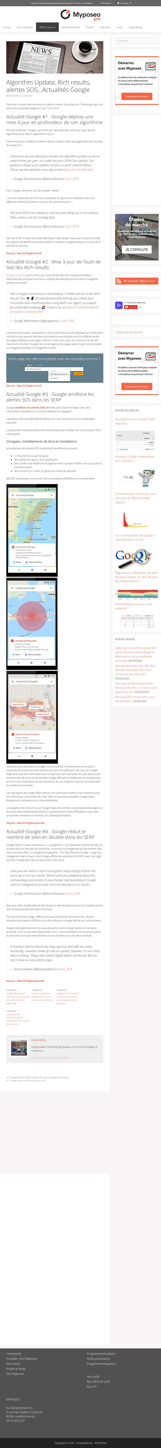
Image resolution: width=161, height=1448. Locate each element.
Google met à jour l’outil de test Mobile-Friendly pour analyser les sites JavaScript (67, 998)
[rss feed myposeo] (137, 284)
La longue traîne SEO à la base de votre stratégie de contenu (39, 1077)
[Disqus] (54, 1219)
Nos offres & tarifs (98, 1381)
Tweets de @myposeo (129, 332)
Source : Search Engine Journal (25, 823)
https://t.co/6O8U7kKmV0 (82, 307)
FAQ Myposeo (15, 1374)
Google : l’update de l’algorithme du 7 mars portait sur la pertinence (42, 996)
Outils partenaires (98, 1358)
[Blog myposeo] (80, 15)
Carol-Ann (38, 1040)
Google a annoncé (16, 275)
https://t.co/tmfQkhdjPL (78, 169)
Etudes (89, 27)
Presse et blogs (16, 1369)
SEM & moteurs (47, 27)
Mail (33, 1057)
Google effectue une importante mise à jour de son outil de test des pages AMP (18, 998)
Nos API (92, 1386)
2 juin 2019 (71, 179)
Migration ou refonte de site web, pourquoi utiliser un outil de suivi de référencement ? (136, 577)
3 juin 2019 (71, 226)
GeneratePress (84, 1443)
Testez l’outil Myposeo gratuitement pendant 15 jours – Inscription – (62, 3)
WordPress (100, 1443)
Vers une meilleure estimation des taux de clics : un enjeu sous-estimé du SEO (136, 688)
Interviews (105, 27)
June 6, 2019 (72, 893)
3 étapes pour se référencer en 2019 (27, 1080)
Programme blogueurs (101, 1364)
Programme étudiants (101, 1353)
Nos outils (93, 1376)
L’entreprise (13, 1353)
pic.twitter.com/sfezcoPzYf (26, 312)
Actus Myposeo (25, 27)
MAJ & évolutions (71, 27)
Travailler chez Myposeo (21, 1358)
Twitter (40, 1057)
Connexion (106, 3)
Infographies (135, 27)
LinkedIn (48, 1057)
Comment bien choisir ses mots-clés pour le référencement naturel (136, 498)
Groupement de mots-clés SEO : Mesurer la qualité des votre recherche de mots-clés (135, 670)
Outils (120, 27)
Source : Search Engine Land (23, 253)
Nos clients (13, 1364)
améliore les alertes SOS (30, 407)
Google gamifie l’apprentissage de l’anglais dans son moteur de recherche (18, 1019)
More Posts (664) (61, 1057)
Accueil (6, 27)
